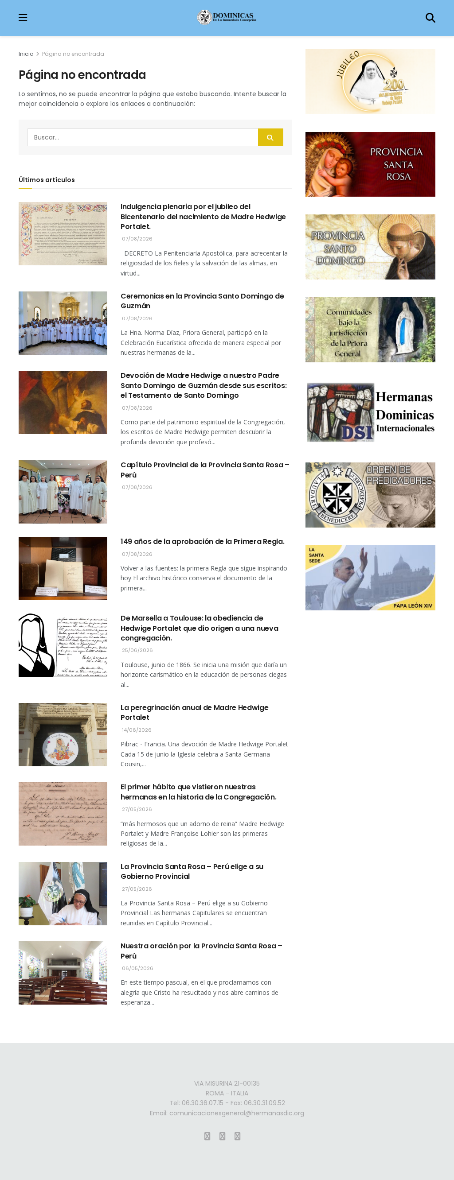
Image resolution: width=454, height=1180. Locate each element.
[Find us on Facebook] (222, 1136)
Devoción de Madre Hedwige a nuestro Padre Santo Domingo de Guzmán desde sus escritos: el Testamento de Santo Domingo (203, 385)
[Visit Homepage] (226, 18)
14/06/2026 (136, 730)
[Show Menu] (23, 18)
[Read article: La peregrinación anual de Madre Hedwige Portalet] (63, 734)
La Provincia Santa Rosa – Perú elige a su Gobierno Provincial (192, 871)
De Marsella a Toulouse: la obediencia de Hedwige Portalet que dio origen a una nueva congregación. (199, 628)
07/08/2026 (137, 238)
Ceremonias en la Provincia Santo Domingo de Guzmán (202, 301)
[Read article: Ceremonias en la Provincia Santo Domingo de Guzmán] (63, 323)
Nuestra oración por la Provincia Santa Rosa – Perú (201, 951)
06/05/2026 (137, 968)
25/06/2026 (137, 650)
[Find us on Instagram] (207, 1136)
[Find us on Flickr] (238, 1136)
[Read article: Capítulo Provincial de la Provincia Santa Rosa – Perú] (63, 492)
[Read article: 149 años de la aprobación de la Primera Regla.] (63, 568)
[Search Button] (430, 18)
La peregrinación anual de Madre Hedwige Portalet (195, 712)
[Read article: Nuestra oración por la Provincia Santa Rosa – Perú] (63, 973)
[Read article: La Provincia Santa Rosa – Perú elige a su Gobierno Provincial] (63, 893)
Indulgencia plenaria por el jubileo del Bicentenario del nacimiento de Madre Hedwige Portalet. (203, 217)
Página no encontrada (73, 54)
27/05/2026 (136, 809)
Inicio (26, 54)
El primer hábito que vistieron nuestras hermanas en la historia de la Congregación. (198, 792)
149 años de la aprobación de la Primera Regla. (202, 541)
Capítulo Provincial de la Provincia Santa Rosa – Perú (205, 470)
